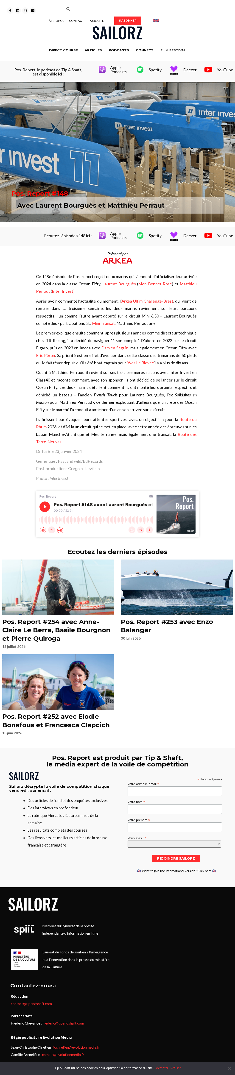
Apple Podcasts (118, 69)
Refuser (176, 1068)
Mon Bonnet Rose (155, 283)
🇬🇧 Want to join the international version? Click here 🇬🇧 (176, 871)
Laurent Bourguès (119, 283)
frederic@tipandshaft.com (63, 1023)
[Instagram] (25, 10)
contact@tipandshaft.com (31, 1003)
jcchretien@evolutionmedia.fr (76, 1047)
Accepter (162, 1068)
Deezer (190, 69)
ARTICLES (93, 50)
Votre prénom (139, 820)
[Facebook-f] (10, 10)
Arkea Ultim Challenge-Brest (147, 301)
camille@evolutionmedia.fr (63, 1054)
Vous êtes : (137, 838)
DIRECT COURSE (63, 50)
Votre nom (136, 802)
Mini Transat (103, 323)
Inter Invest (62, 291)
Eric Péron (45, 355)
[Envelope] (33, 10)
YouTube (225, 69)
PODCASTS (119, 50)
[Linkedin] (17, 10)
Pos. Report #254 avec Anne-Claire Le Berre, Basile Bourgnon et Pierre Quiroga (56, 630)
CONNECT (145, 50)
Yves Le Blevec (140, 362)
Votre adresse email (143, 784)
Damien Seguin (115, 347)
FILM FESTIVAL (173, 50)
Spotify (155, 69)
